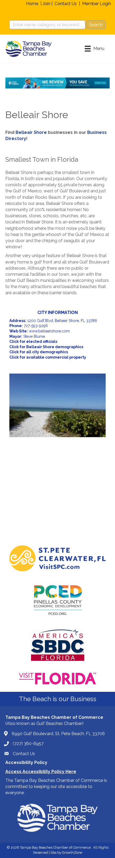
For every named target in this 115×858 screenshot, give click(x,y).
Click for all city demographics (38, 352)
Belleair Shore (31, 132)
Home (32, 3)
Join (46, 3)
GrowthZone (72, 853)
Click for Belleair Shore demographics (46, 347)
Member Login (96, 3)
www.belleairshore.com (49, 331)
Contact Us (66, 3)
